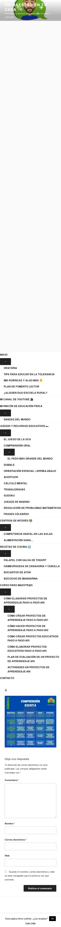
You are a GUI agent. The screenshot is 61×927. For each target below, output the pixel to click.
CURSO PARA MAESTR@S (16, 585)
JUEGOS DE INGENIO (17, 502)
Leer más (30, 923)
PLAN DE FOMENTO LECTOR (21, 386)
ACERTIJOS (11, 477)
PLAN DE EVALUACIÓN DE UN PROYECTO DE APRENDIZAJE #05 (33, 659)
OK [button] (52, 918)
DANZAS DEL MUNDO (17, 419)
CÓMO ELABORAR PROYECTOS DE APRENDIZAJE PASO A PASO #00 (25, 600)
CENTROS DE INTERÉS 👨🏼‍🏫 (16, 520)
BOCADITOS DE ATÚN (17, 572)
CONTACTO (7, 678)
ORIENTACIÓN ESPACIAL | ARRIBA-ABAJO (30, 471)
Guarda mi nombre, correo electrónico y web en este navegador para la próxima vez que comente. (29, 875)
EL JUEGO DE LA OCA (17, 439)
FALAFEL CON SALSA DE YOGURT (25, 560)
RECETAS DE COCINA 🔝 (15, 546)
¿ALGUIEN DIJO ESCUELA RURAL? (25, 392)
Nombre (10, 823)
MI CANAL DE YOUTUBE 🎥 (16, 399)
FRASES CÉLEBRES (16, 514)
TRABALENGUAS (14, 489)
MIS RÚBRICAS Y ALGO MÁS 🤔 (23, 380)
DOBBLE (9, 465)
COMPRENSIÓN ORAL (17, 445)
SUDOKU (9, 495)
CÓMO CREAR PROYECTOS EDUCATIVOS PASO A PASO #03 (33, 638)
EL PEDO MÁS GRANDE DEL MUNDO (30, 458)
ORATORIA (10, 368)
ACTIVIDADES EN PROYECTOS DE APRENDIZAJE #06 (28, 669)
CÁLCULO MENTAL (15, 483)
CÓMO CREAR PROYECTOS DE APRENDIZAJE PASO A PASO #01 (28, 618)
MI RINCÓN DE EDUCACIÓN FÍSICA (21, 406)
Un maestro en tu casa (26, 7)
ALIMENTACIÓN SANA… (18, 540)
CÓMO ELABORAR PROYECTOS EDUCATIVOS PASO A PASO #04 (27, 649)
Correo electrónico (16, 839)
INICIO (4, 354)
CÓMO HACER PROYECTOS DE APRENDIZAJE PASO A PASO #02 (28, 628)
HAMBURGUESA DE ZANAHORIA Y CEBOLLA (32, 566)
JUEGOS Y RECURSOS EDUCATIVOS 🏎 (24, 426)
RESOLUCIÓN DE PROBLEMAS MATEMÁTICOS (32, 508)
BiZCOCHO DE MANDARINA (21, 578)
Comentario (12, 780)
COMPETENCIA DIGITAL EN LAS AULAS (28, 534)
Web (7, 855)
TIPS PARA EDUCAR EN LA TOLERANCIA (29, 374)
